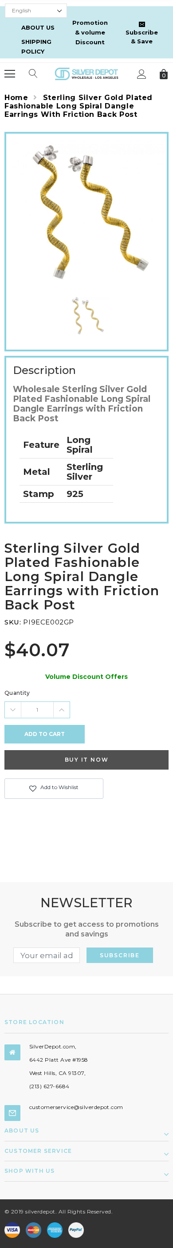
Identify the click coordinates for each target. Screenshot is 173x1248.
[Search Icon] (33, 73)
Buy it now (87, 759)
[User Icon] (141, 74)
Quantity (17, 692)
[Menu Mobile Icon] (9, 74)
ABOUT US (38, 27)
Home (16, 97)
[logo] (86, 73)
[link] (86, 316)
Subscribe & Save (142, 37)
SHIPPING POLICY (36, 46)
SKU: (12, 622)
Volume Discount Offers (86, 677)
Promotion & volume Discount (90, 32)
